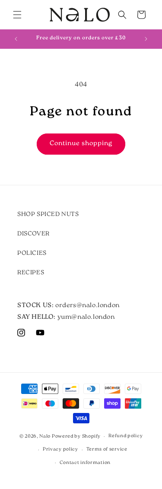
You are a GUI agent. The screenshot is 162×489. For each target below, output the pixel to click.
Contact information (85, 462)
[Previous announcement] (15, 38)
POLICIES (32, 253)
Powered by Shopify (76, 436)
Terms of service (106, 449)
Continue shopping (81, 143)
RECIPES (30, 273)
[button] (17, 14)
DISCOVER (33, 234)
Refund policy (125, 436)
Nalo (45, 436)
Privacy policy (60, 449)
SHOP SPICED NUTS (48, 214)
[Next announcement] (146, 38)
